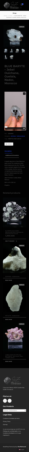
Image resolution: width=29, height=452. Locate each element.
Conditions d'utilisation (9, 433)
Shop (10, 15)
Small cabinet (17, 138)
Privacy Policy (6, 421)
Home (5, 15)
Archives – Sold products (18, 136)
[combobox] (14, 410)
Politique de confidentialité (10, 431)
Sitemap (5, 424)
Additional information (12, 155)
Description (8, 151)
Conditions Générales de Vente (11, 418)
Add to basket (10, 241)
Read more (8, 280)
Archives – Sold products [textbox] (15, 410)
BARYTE (10, 138)
